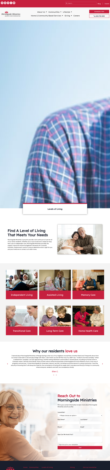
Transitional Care (22, 330)
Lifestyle (66, 12)
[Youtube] (14, 3)
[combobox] (80, 3)
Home (25, 467)
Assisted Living (55, 294)
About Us (41, 12)
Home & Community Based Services (46, 16)
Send (80, 447)
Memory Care (88, 294)
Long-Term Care (55, 330)
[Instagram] (11, 3)
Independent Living (22, 294)
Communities (54, 12)
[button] (7, 364)
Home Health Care (88, 330)
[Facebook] (2, 3)
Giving (67, 16)
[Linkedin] (8, 3)
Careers (76, 16)
